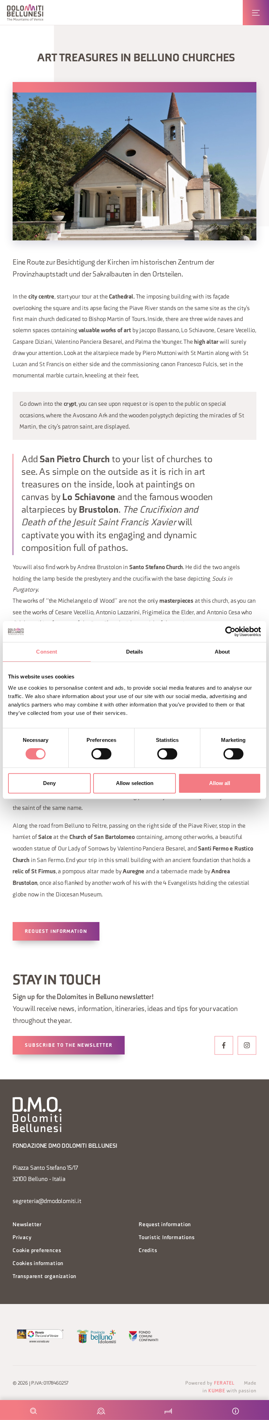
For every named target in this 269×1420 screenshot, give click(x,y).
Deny (49, 783)
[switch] (101, 753)
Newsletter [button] (27, 1225)
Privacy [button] (22, 1238)
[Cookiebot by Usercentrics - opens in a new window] (230, 631)
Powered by (210, 1383)
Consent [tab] (46, 652)
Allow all (219, 783)
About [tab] (222, 652)
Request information (56, 931)
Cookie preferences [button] (37, 1251)
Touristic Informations (167, 1238)
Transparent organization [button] (44, 1276)
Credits (148, 1251)
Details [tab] (134, 652)
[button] (25, 12)
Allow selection (134, 783)
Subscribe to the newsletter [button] (68, 1045)
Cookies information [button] (38, 1264)
